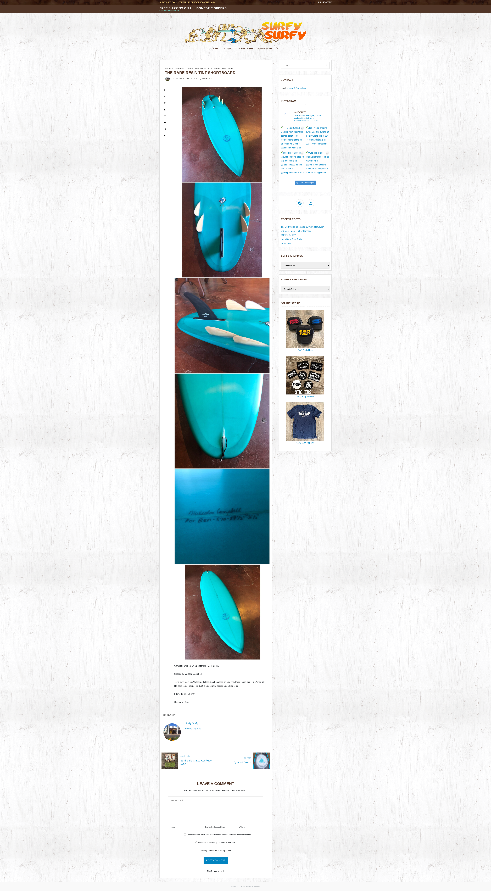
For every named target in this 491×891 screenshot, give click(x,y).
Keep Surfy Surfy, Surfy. (291, 239)
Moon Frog (180, 68)
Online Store (325, 2)
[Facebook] (164, 90)
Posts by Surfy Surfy (193, 729)
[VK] (164, 122)
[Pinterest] (164, 103)
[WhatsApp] (164, 129)
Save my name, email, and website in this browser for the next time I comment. (219, 834)
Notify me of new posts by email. (216, 850)
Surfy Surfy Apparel (305, 443)
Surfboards (245, 48)
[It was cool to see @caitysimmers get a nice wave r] (318, 163)
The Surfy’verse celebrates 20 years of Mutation (302, 227)
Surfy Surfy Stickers (305, 396)
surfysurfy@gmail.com (203, 2)
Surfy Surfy (178, 79)
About (217, 48)
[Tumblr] (164, 109)
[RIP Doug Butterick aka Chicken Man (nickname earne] (293, 138)
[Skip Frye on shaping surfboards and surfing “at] (318, 138)
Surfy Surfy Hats (305, 350)
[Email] (164, 116)
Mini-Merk (169, 68)
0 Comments (207, 79)
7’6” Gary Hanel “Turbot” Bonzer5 (296, 231)
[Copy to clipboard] (164, 135)
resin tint (208, 68)
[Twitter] (164, 96)
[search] (277, 48)
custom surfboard (194, 68)
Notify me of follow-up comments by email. (217, 842)
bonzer (217, 68)
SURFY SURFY (288, 235)
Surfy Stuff (227, 68)
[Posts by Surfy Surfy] (167, 78)
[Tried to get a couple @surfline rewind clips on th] (293, 163)
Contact (229, 48)
